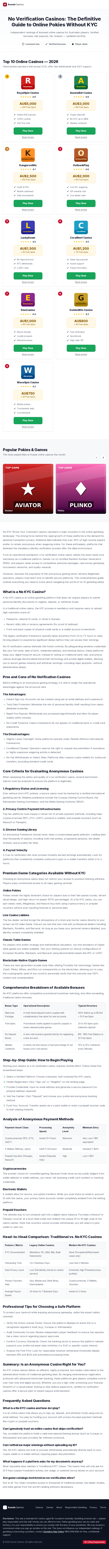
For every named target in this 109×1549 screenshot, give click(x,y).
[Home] (14, 4)
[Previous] (96, 457)
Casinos (39, 1507)
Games (49, 1507)
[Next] (103, 457)
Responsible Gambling (76, 1507)
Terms (103, 1507)
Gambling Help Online (53, 1531)
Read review (28, 137)
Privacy (93, 1507)
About (59, 1507)
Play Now (28, 130)
